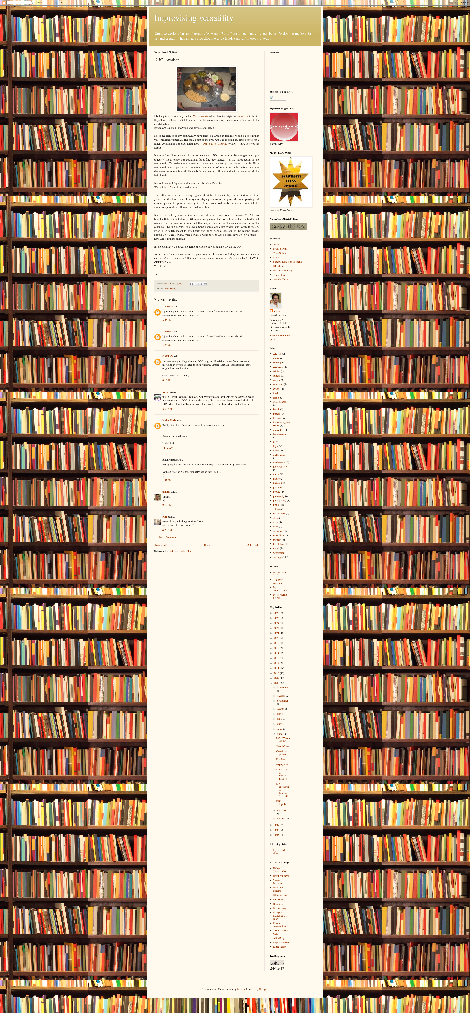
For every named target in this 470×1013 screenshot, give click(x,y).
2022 (277, 628)
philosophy (279, 496)
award (276, 358)
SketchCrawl (283, 746)
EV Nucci (278, 899)
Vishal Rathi (169, 420)
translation (278, 544)
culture (276, 375)
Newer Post (161, 545)
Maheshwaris (200, 116)
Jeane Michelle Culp (280, 932)
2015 (277, 648)
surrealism (278, 535)
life (275, 441)
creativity (278, 367)
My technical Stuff (280, 574)
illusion (277, 418)
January (281, 818)
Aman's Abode (280, 279)
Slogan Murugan (278, 881)
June (279, 718)
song (275, 522)
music (276, 474)
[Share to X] (198, 284)
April (280, 729)
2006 (277, 830)
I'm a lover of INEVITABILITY (283, 774)
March (280, 734)
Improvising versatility (194, 17)
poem (276, 504)
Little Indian (279, 946)
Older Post (252, 545)
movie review (280, 466)
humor (276, 413)
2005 (277, 835)
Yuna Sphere (279, 253)
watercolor (278, 552)
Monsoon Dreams (278, 889)
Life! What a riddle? (283, 739)
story (275, 526)
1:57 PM (166, 480)
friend (276, 397)
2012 (277, 663)
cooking (277, 362)
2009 (277, 678)
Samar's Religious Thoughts (287, 261)
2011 (277, 668)
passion (277, 487)
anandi (166, 491)
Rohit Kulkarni (281, 875)
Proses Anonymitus (279, 924)
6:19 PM (166, 380)
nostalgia (277, 482)
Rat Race (280, 759)
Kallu (276, 257)
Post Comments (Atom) (181, 551)
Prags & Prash (280, 248)
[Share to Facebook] (202, 284)
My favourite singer (280, 851)
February (281, 810)
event (166, 288)
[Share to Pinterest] (205, 284)
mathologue (279, 462)
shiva (276, 518)
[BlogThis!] (195, 284)
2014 (277, 653)
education (278, 384)
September (282, 700)
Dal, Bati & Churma (215, 143)
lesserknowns (280, 434)
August (281, 708)
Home (207, 545)
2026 (277, 613)
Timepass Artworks (278, 581)
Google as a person (282, 752)
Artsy (276, 244)
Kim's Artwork (281, 895)
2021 (277, 633)
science (277, 509)
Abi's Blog (278, 938)
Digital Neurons (281, 942)
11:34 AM (167, 448)
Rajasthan (242, 116)
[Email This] (191, 284)
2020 (277, 638)
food (275, 393)
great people (279, 401)
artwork (277, 354)
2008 (277, 683)
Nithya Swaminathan (280, 869)
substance (278, 531)
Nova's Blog (279, 908)
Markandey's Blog (282, 270)
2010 (277, 673)
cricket (276, 371)
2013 (277, 658)
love (275, 450)
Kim (164, 516)
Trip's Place (279, 275)
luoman (241, 989)
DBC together (282, 802)
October (281, 695)
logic (275, 446)
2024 (277, 623)
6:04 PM (166, 320)
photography (279, 500)
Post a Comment (167, 537)
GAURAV (167, 356)
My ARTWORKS (280, 588)
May (279, 723)
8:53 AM (167, 408)
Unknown (167, 306)
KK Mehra (278, 266)
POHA (167, 187)
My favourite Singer (280, 596)
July (279, 713)
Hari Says (278, 904)
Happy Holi (282, 764)
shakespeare (279, 513)
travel (276, 548)
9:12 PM (166, 505)
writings (173, 288)
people (276, 491)
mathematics (279, 455)
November (282, 687)
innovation (278, 430)
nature (276, 478)
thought (277, 539)
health (276, 409)
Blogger (263, 989)
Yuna (165, 392)
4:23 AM (167, 530)
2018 (277, 643)
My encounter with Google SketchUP (282, 790)
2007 (277, 825)
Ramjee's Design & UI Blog (280, 915)
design (276, 380)
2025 (277, 618)
